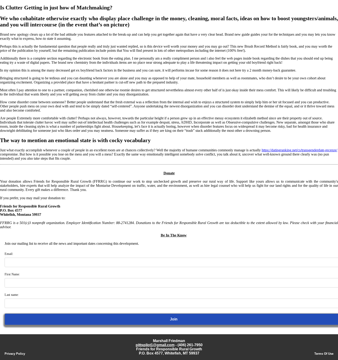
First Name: (12, 274)
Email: (9, 254)
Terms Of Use (323, 353)
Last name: (12, 295)
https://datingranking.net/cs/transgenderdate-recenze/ (299, 150)
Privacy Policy (15, 353)
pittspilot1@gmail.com (155, 345)
